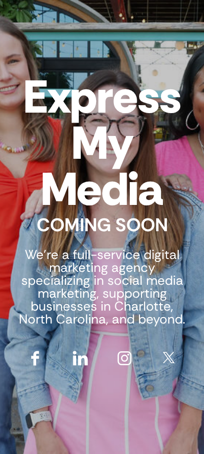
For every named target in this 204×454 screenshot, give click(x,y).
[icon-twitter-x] (169, 357)
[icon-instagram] (124, 357)
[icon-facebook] (35, 357)
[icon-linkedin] (80, 357)
